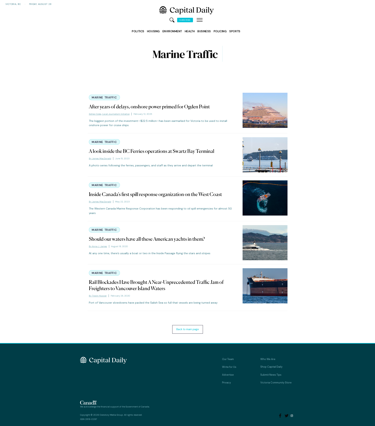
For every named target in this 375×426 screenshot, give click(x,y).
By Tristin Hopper (98, 295)
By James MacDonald (100, 158)
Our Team (228, 359)
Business (204, 31)
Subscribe (185, 20)
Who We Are (267, 359)
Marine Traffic (104, 97)
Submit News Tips (270, 374)
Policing (220, 31)
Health (190, 31)
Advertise (228, 374)
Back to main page (187, 329)
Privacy (226, 382)
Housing (153, 31)
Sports (234, 31)
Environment (172, 31)
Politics (138, 31)
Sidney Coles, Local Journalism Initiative (109, 114)
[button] (199, 20)
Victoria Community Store (276, 382)
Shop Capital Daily (271, 366)
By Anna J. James (98, 246)
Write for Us (229, 367)
